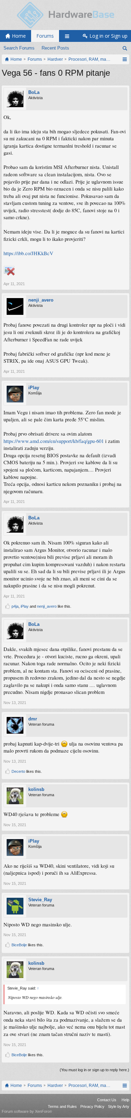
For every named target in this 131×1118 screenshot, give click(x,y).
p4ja (15, 606)
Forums (45, 35)
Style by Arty (118, 1106)
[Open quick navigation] (124, 59)
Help (125, 1100)
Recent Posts (55, 48)
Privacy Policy (92, 1106)
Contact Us (106, 1100)
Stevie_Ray (40, 899)
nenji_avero (40, 300)
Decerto (18, 771)
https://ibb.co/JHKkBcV (28, 253)
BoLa (33, 92)
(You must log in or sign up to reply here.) (94, 1070)
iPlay (33, 387)
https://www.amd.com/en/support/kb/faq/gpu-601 (53, 441)
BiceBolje (19, 945)
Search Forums (19, 48)
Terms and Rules (62, 1106)
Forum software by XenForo (27, 1111)
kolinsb (36, 789)
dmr (32, 718)
